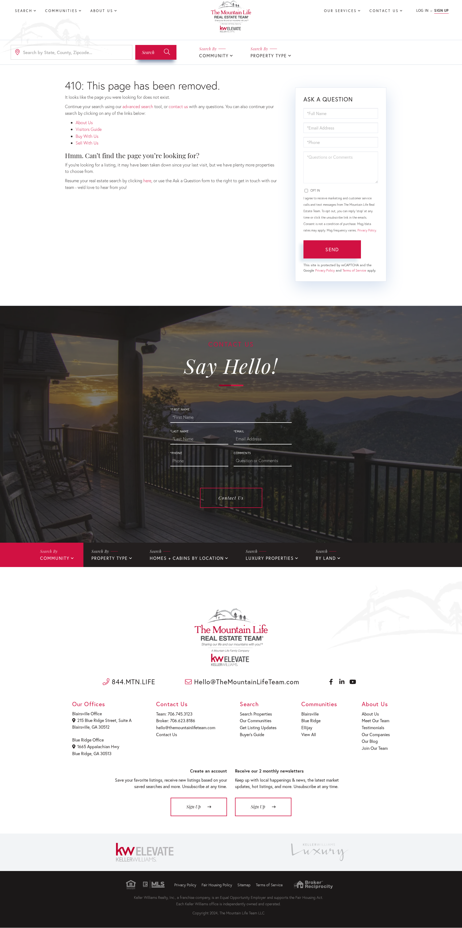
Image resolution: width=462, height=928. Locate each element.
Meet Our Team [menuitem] (375, 720)
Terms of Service (354, 270)
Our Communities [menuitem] (255, 720)
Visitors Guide (89, 129)
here (147, 180)
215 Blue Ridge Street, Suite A (104, 720)
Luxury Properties (270, 558)
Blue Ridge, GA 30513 (91, 753)
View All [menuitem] (308, 734)
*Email (239, 431)
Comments (242, 453)
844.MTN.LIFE (132, 681)
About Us (84, 122)
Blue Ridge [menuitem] (311, 720)
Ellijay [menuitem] (306, 727)
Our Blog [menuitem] (370, 741)
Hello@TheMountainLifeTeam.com (245, 681)
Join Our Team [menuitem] (375, 748)
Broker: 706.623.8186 (175, 720)
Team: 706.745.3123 (174, 714)
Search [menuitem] (23, 11)
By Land (326, 558)
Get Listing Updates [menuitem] (258, 727)
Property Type (269, 55)
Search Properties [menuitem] (256, 714)
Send (332, 249)
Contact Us (231, 498)
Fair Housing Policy (217, 884)
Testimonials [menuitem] (373, 727)
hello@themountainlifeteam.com (185, 727)
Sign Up (441, 10)
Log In (422, 10)
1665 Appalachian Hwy (98, 746)
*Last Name (179, 431)
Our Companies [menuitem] (376, 734)
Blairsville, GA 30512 (91, 727)
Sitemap (244, 884)
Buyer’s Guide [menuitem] (252, 734)
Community (214, 55)
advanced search (137, 106)
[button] (155, 52)
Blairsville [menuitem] (310, 714)
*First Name (180, 409)
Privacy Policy (366, 230)
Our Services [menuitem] (340, 11)
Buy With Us (87, 136)
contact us (178, 106)
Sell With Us (87, 143)
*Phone (176, 453)
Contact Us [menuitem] (384, 11)
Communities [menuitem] (61, 11)
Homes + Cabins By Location (187, 558)
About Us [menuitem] (101, 11)
